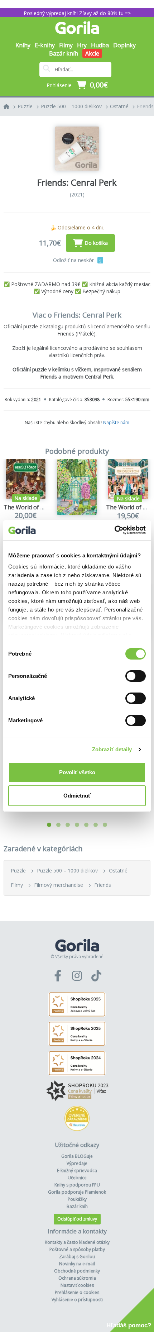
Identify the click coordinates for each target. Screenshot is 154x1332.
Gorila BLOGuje (77, 1156)
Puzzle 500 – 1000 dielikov (71, 106)
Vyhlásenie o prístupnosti (77, 1300)
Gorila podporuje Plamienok (77, 1192)
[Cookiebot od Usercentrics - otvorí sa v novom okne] (114, 530)
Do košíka (96, 242)
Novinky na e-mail (77, 1264)
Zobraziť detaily (112, 749)
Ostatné (119, 106)
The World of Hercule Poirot (42, 507)
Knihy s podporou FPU (77, 1185)
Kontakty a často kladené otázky (77, 1242)
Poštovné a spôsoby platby (77, 1249)
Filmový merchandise (58, 884)
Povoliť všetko (77, 772)
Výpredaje (77, 1163)
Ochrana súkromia (77, 1278)
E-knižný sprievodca (77, 1170)
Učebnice (77, 1178)
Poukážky (77, 1199)
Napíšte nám (116, 422)
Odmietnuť (77, 796)
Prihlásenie (59, 85)
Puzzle (25, 106)
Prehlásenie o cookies (77, 1292)
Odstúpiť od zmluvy (77, 1219)
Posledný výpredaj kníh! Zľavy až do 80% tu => (77, 13)
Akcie (92, 53)
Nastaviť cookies (77, 1285)
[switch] (135, 676)
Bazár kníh (63, 53)
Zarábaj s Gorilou (77, 1256)
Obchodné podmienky (77, 1271)
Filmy (17, 884)
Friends (102, 884)
